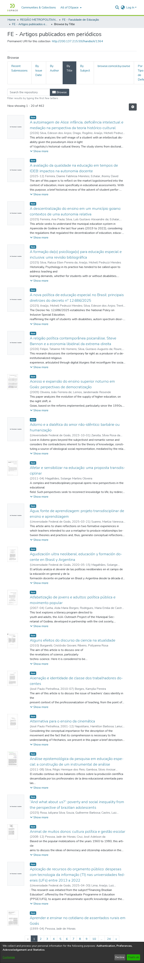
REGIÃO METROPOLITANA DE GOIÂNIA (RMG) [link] (39, 20)
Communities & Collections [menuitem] (38, 7)
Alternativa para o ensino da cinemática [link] (62, 721)
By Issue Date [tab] (38, 70)
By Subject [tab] (85, 68)
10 (94, 939)
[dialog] (72, 952)
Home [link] (12, 20)
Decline (119, 957)
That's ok (133, 957)
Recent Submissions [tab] (19, 68)
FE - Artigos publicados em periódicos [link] (31, 24)
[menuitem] (71, 7)
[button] (12, 7)
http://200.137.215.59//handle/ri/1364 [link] (77, 41)
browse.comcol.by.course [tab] (114, 66)
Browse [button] (61, 92)
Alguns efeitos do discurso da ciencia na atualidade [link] (72, 640)
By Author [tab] (54, 68)
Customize (9, 957)
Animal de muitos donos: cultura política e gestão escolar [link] (77, 831)
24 (109, 939)
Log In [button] (130, 7)
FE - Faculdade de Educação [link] (80, 20)
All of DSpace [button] (69, 7)
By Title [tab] (69, 68)
